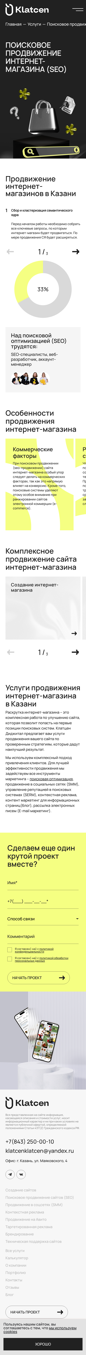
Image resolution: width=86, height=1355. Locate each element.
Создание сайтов (20, 1190)
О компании (15, 1265)
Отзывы (12, 1287)
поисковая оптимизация (51, 778)
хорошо (43, 1344)
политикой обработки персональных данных (41, 959)
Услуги (34, 24)
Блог (9, 1295)
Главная (13, 24)
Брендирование (19, 1234)
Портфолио (15, 1272)
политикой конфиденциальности (34, 950)
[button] (10, 252)
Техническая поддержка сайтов (33, 1241)
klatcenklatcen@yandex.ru (39, 1150)
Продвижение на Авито (26, 1219)
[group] (43, 608)
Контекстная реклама (24, 1212)
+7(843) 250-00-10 (29, 1141)
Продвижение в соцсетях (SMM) (34, 1205)
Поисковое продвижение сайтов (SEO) (39, 1197)
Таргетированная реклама (28, 1227)
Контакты (13, 1280)
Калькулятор (16, 1258)
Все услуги (15, 1251)
